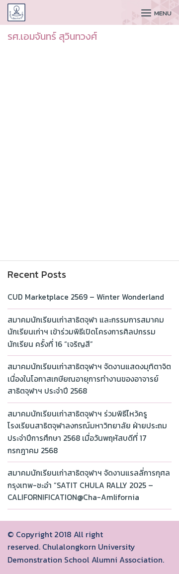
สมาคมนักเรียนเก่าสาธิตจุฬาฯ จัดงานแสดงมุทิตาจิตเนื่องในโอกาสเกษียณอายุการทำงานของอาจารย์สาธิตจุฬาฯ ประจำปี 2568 (89, 379)
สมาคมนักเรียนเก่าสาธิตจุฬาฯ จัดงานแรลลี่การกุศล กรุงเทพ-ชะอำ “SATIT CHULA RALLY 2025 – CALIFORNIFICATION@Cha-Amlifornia (88, 485)
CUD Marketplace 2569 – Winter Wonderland (85, 297)
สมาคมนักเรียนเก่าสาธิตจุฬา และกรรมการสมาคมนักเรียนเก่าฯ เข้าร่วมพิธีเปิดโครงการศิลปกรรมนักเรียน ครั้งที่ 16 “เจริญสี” (85, 332)
